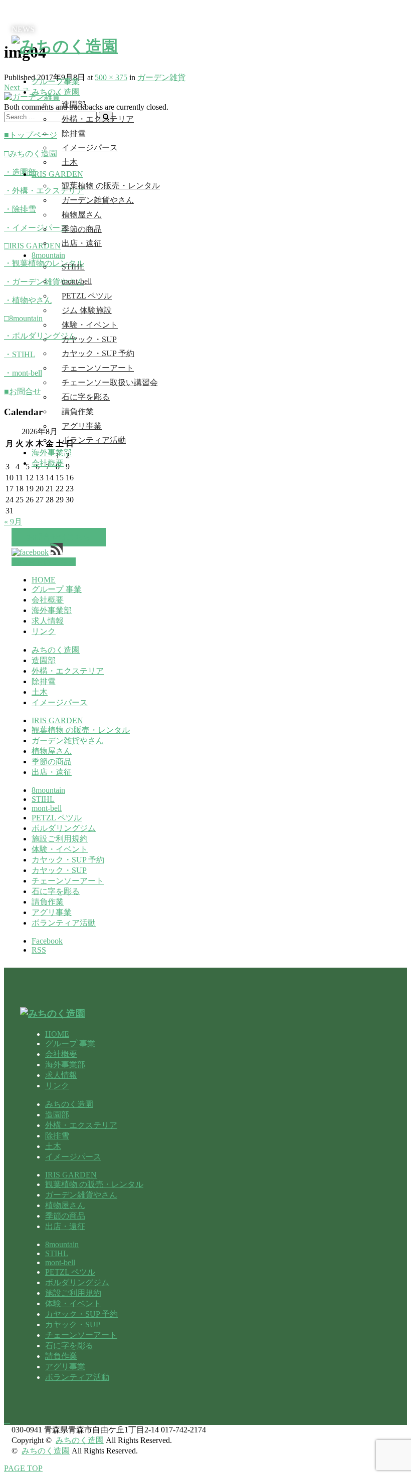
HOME (44, 579)
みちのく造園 (56, 92)
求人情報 (48, 621)
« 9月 (13, 521)
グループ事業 (56, 81)
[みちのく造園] (65, 46)
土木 (70, 162)
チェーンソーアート (98, 368)
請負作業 (78, 411)
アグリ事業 (82, 426)
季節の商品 (82, 229)
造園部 (74, 104)
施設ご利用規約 (60, 838)
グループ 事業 (57, 589)
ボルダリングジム (64, 828)
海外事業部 (52, 452)
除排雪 (74, 133)
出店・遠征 (82, 243)
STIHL (73, 266)
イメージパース (90, 147)
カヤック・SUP (89, 339)
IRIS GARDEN (57, 174)
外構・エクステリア (98, 119)
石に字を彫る (86, 397)
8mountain (48, 255)
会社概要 (48, 463)
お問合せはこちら (59, 537)
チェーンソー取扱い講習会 (110, 382)
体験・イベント (90, 325)
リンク (44, 631)
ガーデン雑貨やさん (98, 200)
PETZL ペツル (87, 295)
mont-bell (77, 281)
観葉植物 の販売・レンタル (111, 185)
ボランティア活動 (94, 440)
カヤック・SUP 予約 (98, 353)
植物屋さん (82, 214)
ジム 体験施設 (87, 310)
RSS (39, 950)
